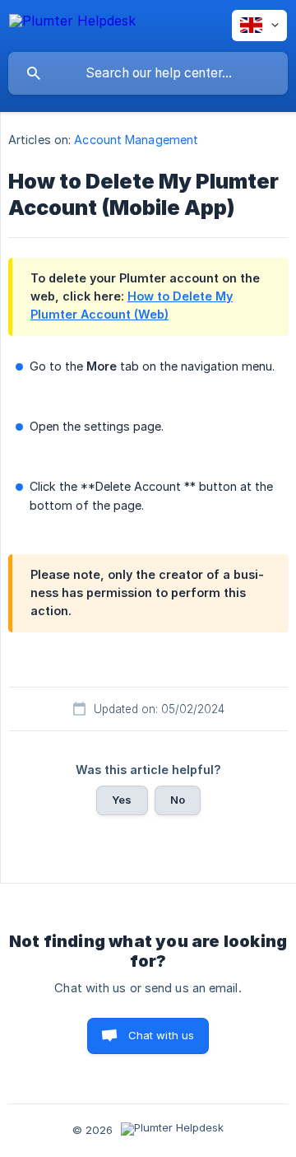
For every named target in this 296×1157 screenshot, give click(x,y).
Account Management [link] (136, 140)
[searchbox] (148, 73)
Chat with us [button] (161, 1035)
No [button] (177, 799)
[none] (72, 23)
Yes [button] (122, 799)
